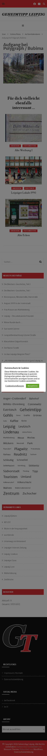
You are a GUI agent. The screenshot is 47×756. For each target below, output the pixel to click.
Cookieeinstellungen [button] (14, 386)
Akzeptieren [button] (33, 386)
